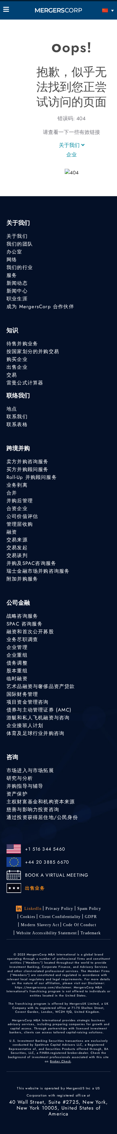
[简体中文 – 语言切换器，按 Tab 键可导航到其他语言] (100, 10)
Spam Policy (89, 908)
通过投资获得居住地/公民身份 (42, 817)
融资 (11, 532)
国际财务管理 (22, 694)
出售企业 (17, 367)
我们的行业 (19, 267)
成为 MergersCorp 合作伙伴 (40, 306)
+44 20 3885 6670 (47, 862)
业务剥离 (17, 485)
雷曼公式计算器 (24, 383)
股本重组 (17, 670)
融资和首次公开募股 (30, 631)
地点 (11, 409)
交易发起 (17, 547)
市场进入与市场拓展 (30, 770)
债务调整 (17, 663)
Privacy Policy (59, 908)
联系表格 (17, 424)
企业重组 (17, 655)
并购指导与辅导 (24, 786)
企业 (71, 154)
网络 (11, 259)
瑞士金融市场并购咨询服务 (38, 571)
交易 (11, 375)
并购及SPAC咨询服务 (31, 563)
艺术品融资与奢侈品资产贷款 (40, 686)
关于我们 (70, 145)
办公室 (14, 252)
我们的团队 (19, 244)
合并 (11, 493)
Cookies (27, 916)
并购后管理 (19, 500)
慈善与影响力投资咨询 (32, 809)
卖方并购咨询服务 (27, 461)
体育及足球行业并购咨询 (35, 733)
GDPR (91, 916)
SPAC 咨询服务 (24, 624)
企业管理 (17, 647)
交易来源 (17, 540)
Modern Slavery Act (40, 925)
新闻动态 (17, 283)
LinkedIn (33, 908)
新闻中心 (17, 291)
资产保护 (17, 794)
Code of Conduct (79, 925)
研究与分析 (19, 778)
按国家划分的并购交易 (32, 351)
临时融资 (17, 678)
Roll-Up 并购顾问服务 (31, 477)
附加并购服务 (22, 579)
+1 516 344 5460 (45, 849)
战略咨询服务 (22, 616)
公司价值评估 (22, 516)
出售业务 (35, 888)
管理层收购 (19, 524)
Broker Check (60, 1061)
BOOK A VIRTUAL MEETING (56, 875)
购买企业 (17, 359)
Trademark (91, 933)
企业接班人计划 (24, 725)
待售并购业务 (22, 343)
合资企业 (17, 508)
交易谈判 (17, 555)
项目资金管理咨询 (27, 702)
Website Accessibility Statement (46, 933)
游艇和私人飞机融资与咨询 (38, 717)
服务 (11, 275)
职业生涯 (17, 298)
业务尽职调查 (22, 639)
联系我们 (17, 416)
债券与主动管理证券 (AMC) (39, 710)
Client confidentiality (60, 916)
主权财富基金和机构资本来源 (40, 801)
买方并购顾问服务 (27, 469)
